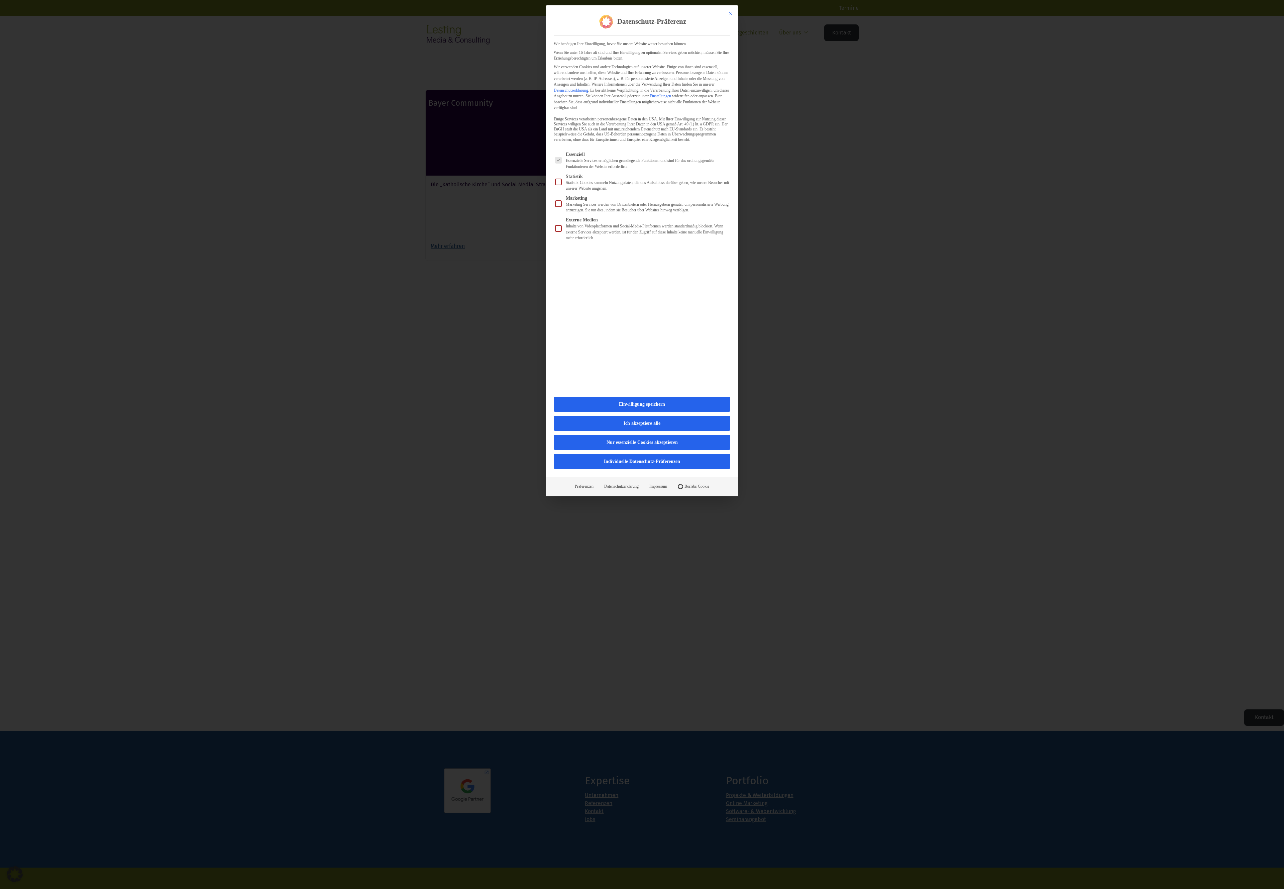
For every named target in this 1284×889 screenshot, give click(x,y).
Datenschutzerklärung (571, 90)
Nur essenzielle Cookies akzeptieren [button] (642, 442)
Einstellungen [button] (660, 96)
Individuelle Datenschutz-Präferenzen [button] (642, 461)
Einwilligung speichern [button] (642, 404)
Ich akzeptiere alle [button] (642, 423)
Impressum (658, 486)
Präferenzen (584, 486)
